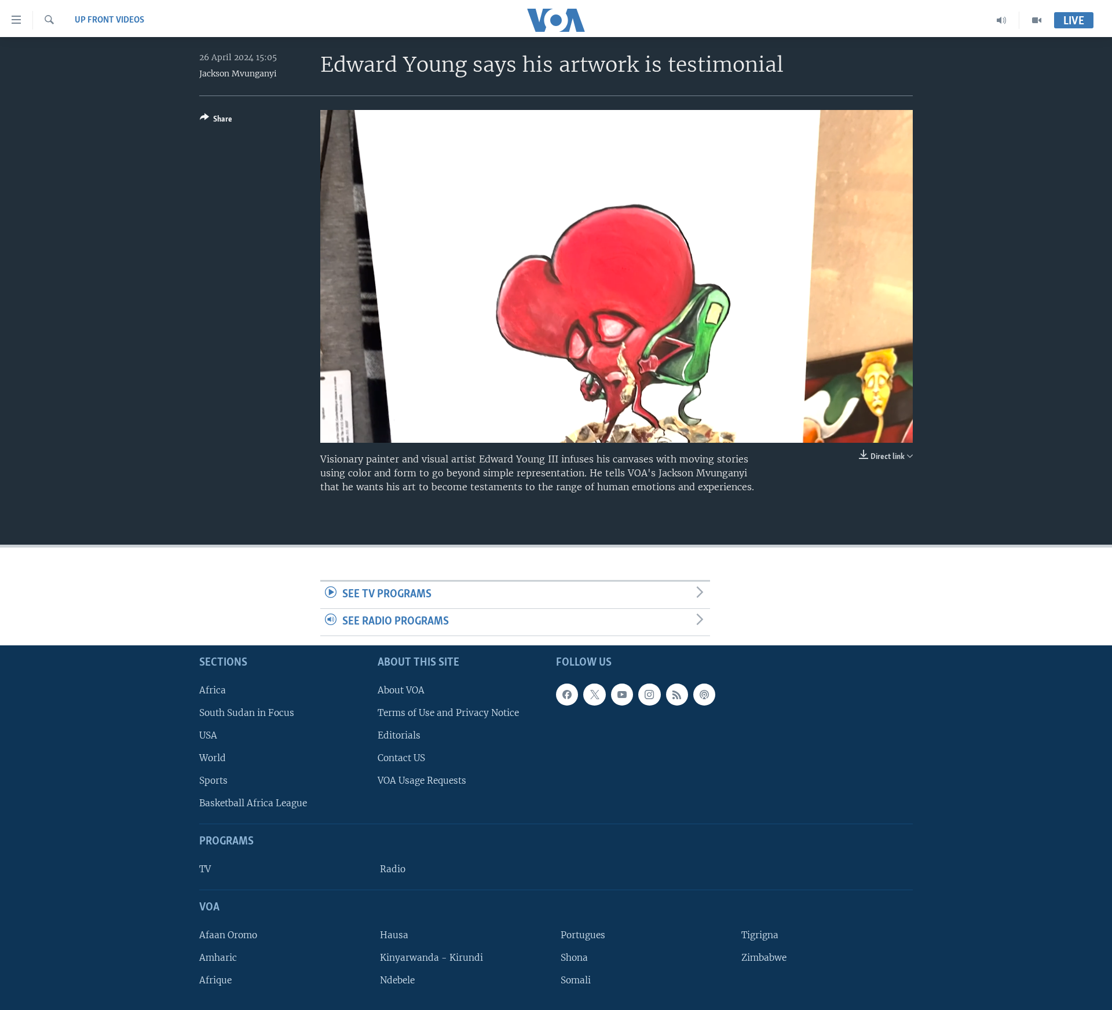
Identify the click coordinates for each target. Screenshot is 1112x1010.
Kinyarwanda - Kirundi (431, 957)
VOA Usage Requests (422, 780)
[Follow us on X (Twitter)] (594, 694)
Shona (574, 957)
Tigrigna (759, 935)
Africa (212, 689)
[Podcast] (704, 694)
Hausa (394, 935)
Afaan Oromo (228, 935)
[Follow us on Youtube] (622, 694)
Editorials (399, 735)
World (212, 757)
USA (208, 735)
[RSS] (677, 694)
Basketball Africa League (253, 803)
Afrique (215, 980)
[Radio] (1001, 20)
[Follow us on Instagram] (649, 694)
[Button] (216, 121)
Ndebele (397, 980)
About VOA (401, 689)
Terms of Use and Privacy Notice (448, 712)
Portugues (583, 935)
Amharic (218, 957)
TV (205, 869)
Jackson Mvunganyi (238, 73)
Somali (576, 980)
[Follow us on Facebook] (567, 694)
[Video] (1036, 20)
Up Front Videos (109, 20)
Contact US (401, 757)
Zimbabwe (764, 957)
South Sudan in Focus (246, 712)
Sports (213, 780)
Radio (392, 869)
